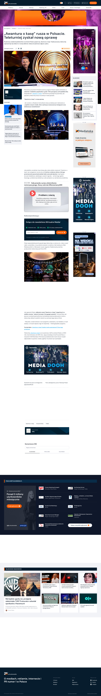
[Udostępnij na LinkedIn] (21, 48)
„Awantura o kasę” (35, 333)
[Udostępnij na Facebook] (19, 48)
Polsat (47, 423)
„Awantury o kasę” (37, 93)
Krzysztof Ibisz (39, 423)
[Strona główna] (10, 3)
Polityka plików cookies (92, 693)
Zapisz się (60, 232)
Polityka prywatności (72, 693)
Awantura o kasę (30, 423)
